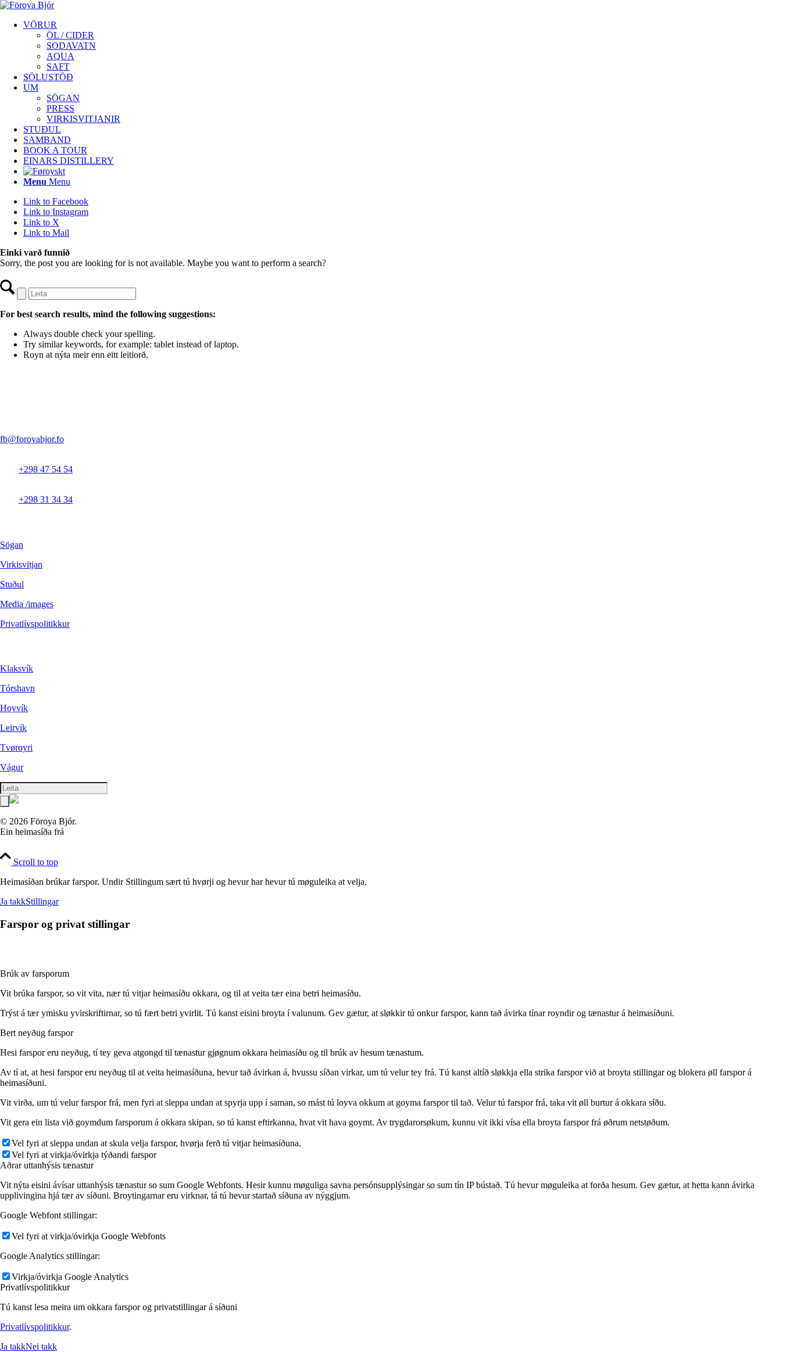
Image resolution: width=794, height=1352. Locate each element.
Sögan (11, 545)
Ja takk (13, 901)
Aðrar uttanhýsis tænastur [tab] (47, 1165)
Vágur (11, 767)
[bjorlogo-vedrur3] (27, 5)
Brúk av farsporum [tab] (34, 973)
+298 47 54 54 (46, 469)
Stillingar (42, 901)
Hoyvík (14, 708)
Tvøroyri (16, 747)
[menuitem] (408, 46)
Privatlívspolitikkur (35, 624)
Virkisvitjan (21, 564)
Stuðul (12, 584)
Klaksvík (16, 668)
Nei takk (41, 1346)
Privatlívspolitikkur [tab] (35, 1287)
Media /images (26, 604)
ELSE (77, 832)
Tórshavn (17, 688)
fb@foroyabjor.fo (32, 439)
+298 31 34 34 (46, 499)
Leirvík (13, 728)
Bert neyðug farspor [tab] (36, 1033)
